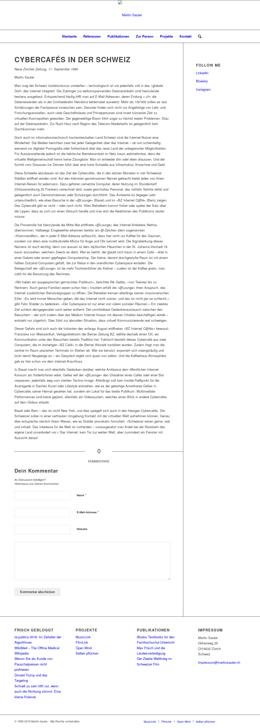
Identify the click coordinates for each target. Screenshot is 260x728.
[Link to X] (226, 721)
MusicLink (83, 636)
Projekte (166, 36)
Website (82, 529)
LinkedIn (202, 72)
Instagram (203, 89)
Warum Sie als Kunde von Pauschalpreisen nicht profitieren (33, 664)
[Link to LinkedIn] (242, 721)
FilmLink (82, 642)
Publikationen (118, 36)
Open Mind (84, 647)
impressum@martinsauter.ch (219, 662)
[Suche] (198, 36)
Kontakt (185, 36)
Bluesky (202, 81)
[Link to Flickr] (234, 721)
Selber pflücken (87, 653)
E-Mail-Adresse (88, 511)
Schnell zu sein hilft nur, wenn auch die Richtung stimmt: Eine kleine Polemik (37, 691)
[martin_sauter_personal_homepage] (130, 15)
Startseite (69, 36)
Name (81, 494)
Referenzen (92, 36)
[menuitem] (198, 36)
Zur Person (144, 36)
